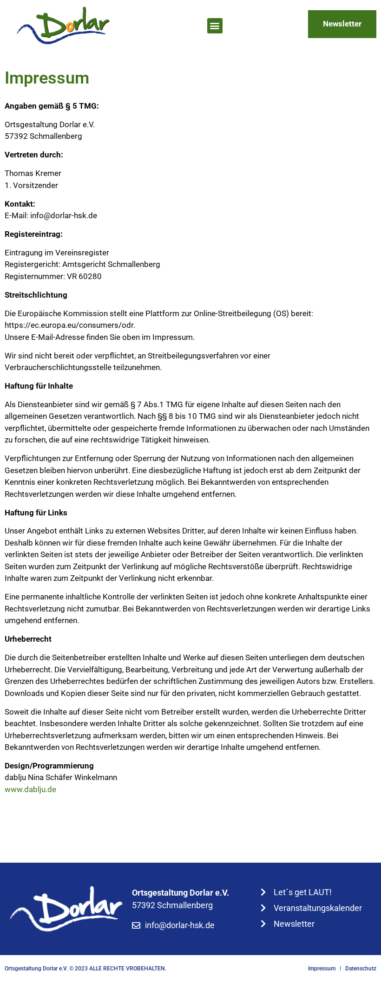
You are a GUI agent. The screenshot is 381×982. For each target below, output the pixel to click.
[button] (215, 25)
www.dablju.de (30, 789)
